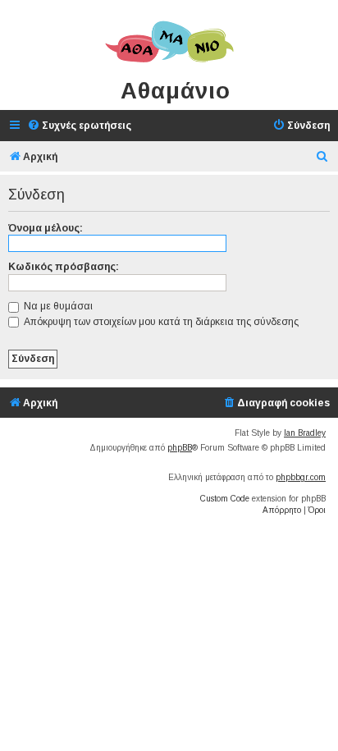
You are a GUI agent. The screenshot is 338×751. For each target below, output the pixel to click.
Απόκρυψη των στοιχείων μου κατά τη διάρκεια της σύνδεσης (160, 321)
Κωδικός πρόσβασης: (63, 266)
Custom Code (224, 498)
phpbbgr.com (301, 477)
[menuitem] (79, 126)
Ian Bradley (305, 432)
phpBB (179, 447)
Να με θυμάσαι (57, 306)
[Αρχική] (169, 42)
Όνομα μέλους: (45, 228)
